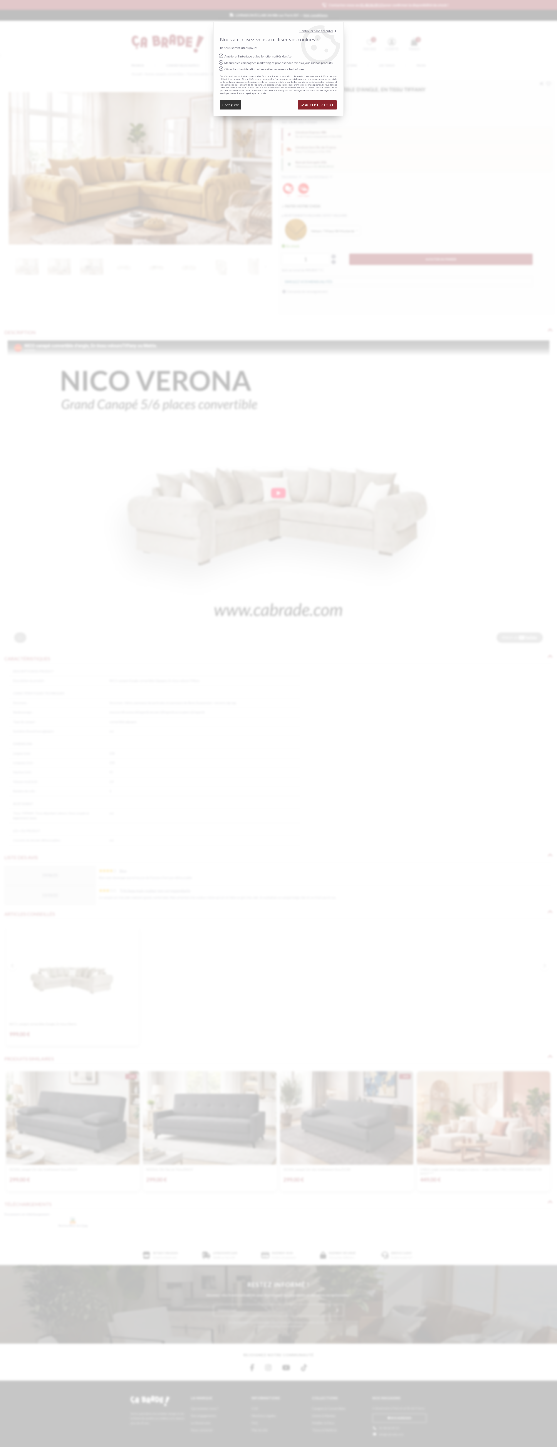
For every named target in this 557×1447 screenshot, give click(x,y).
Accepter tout (319, 105)
